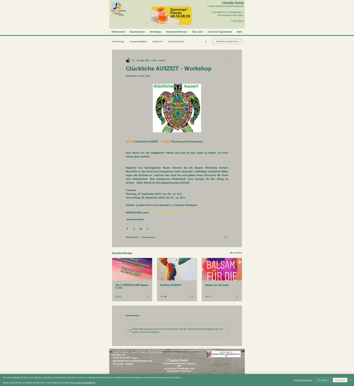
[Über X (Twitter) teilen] (134, 228)
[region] (174, 18)
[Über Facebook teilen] (127, 228)
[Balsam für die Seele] (222, 269)
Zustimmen (340, 380)
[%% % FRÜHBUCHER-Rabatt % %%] (132, 269)
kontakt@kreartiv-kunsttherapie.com (132, 360)
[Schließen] (350, 380)
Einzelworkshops (176, 41)
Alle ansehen (236, 253)
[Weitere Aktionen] (226, 60)
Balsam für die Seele (217, 285)
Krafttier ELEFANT (170, 285)
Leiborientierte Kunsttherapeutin (179, 363)
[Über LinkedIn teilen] (140, 228)
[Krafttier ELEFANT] (177, 269)
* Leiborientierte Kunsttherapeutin (225, 6)
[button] (138, 32)
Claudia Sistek (233, 3)
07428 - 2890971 (125, 363)
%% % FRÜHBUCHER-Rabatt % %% (131, 286)
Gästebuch (157, 41)
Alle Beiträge (118, 41)
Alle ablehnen (323, 380)
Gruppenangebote (138, 41)
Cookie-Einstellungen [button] (303, 380)
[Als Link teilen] (147, 228)
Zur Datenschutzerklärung (84, 382)
